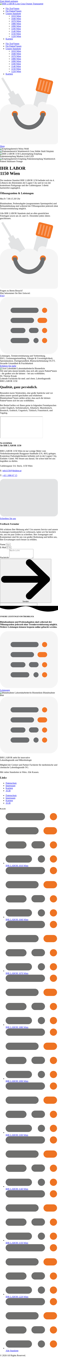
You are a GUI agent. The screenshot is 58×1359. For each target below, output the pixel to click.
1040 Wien (16, 18)
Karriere (9, 39)
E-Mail (3, 547)
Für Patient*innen (13, 11)
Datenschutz (11, 783)
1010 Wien (16, 16)
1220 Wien (16, 36)
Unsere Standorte (13, 13)
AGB (8, 790)
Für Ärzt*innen (12, 8)
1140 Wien (16, 31)
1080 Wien (16, 23)
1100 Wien (16, 29)
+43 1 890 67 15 (9, 475)
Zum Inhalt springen (9, 1)
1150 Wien (16, 34)
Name (3, 544)
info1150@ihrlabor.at (12, 470)
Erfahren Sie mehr (8, 366)
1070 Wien (16, 21)
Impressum (10, 785)
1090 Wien (16, 26)
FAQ (2, 296)
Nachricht (4, 557)
